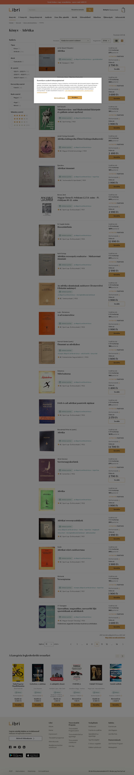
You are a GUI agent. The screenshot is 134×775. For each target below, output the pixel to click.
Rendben (75, 97)
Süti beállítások (59, 98)
